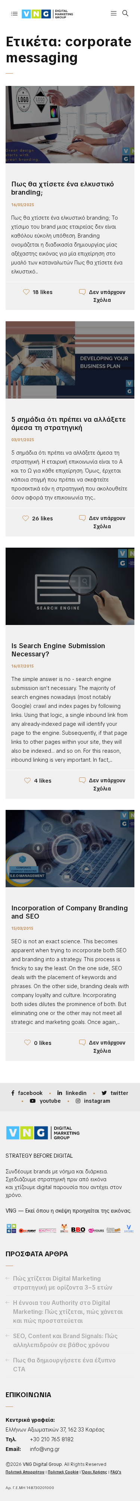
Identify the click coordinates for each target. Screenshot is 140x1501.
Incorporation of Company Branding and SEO (69, 912)
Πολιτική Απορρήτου (25, 1472)
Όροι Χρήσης (94, 1472)
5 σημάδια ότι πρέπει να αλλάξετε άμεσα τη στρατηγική (68, 423)
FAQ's (116, 1472)
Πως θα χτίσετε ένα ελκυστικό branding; (62, 188)
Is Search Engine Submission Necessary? (58, 649)
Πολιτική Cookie (63, 1472)
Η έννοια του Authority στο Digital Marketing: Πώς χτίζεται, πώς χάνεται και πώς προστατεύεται (68, 1312)
